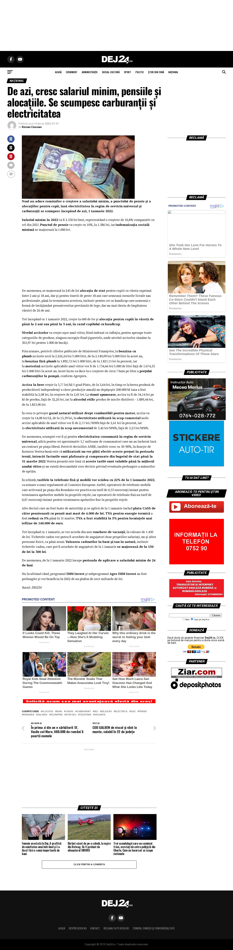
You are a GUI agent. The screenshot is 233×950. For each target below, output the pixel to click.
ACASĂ (58, 72)
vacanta (99, 715)
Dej (96, 711)
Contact (95, 928)
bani (59, 711)
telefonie (85, 715)
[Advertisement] (116, 25)
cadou (69, 711)
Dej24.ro (106, 711)
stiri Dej (71, 715)
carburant (84, 711)
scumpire (56, 715)
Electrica (121, 711)
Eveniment (71, 72)
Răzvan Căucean (32, 127)
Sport (127, 72)
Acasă (61, 928)
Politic (139, 72)
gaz (133, 711)
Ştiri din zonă (156, 72)
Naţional (173, 72)
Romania (28, 715)
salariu (42, 715)
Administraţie (90, 72)
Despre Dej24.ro (77, 928)
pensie (143, 711)
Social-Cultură (111, 72)
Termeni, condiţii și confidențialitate (154, 928)
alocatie (47, 711)
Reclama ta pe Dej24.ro (116, 928)
